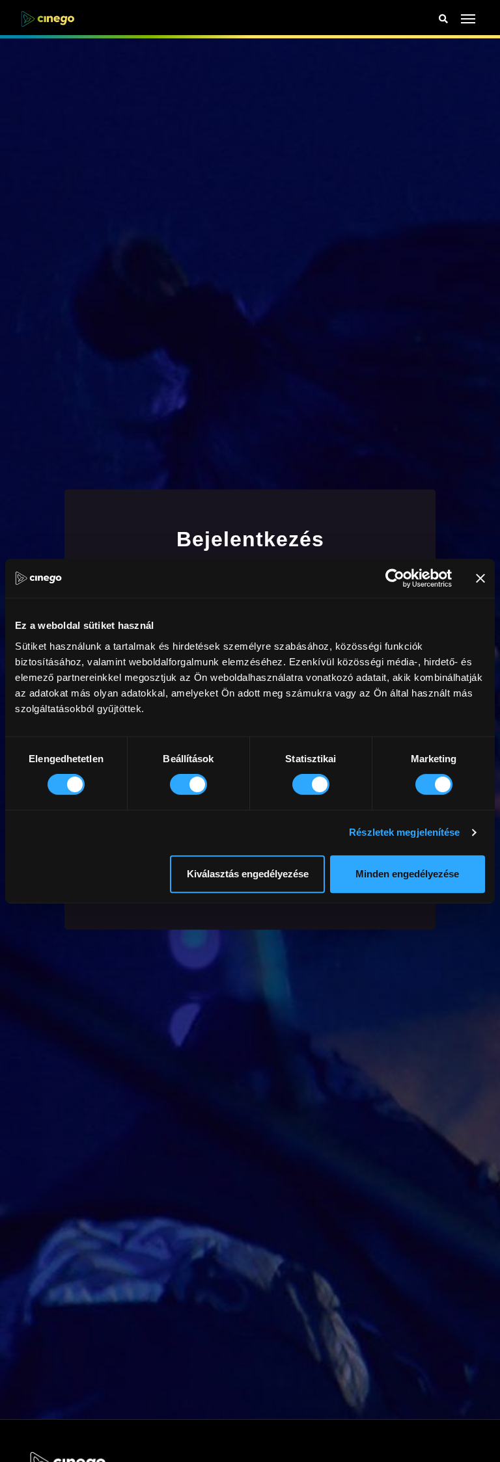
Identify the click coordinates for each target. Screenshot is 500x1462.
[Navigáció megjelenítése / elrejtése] (468, 18)
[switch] (188, 784)
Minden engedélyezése (407, 873)
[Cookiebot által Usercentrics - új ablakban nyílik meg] (395, 578)
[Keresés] (443, 19)
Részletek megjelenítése (404, 832)
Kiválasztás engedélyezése (248, 873)
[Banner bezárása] (480, 578)
